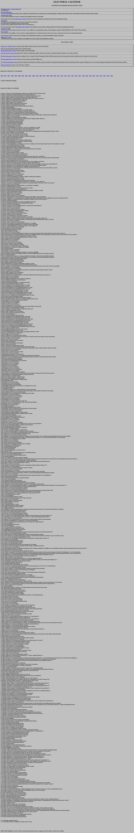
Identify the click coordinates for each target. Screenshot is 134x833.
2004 (33, 76)
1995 (2, 76)
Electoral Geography (6, 65)
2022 (97, 76)
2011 (58, 76)
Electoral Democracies (6, 12)
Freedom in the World (6, 15)
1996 (5, 76)
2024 (104, 76)
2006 (40, 76)
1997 (8, 76)
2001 (23, 76)
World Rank (4, 20)
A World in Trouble (5, 28)
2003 (30, 76)
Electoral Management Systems (8, 56)
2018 (83, 76)
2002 (26, 76)
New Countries (4, 31)
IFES (2, 48)
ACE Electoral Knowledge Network (9, 62)
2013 (65, 76)
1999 (15, 76)
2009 (51, 76)
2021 (94, 76)
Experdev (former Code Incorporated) (10, 53)
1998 (12, 76)
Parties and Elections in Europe (8, 50)
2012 (62, 76)
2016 (76, 76)
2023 (101, 76)
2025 (108, 76)
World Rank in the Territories (22, 27)
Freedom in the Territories (20, 19)
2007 (44, 76)
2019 (87, 76)
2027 (111, 76)
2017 (79, 76)
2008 (47, 76)
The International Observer (7, 59)
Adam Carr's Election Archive (8, 46)
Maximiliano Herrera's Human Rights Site (11, 9)
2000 (19, 76)
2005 (37, 76)
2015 (72, 76)
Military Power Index (6, 37)
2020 (90, 76)
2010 (55, 76)
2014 (69, 76)
